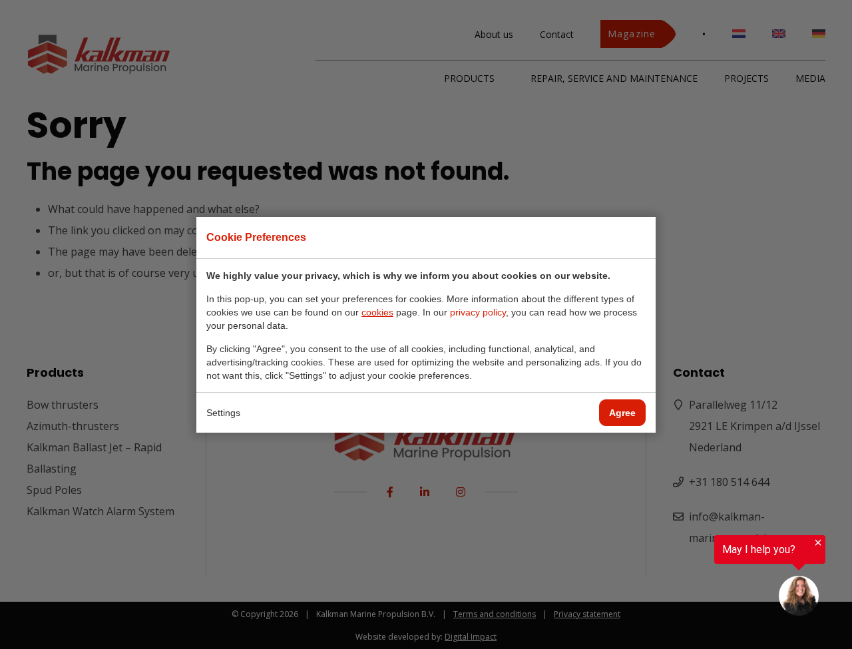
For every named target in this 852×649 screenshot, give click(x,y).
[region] (688, 577)
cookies (377, 312)
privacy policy (478, 312)
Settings (223, 412)
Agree (622, 412)
